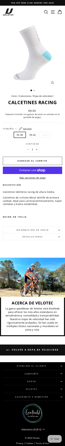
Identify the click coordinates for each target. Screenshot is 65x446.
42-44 (45, 134)
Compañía (32, 373)
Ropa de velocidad (43, 95)
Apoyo (31, 381)
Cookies (30, 443)
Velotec (32, 389)
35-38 (19, 134)
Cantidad (32, 144)
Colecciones (25, 95)
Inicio (14, 95)
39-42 (32, 134)
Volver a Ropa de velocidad (35, 349)
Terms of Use (42, 443)
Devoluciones (32, 236)
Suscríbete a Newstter (31, 397)
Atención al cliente (31, 366)
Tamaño (17, 128)
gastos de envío (35, 114)
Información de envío (32, 230)
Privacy (20, 443)
